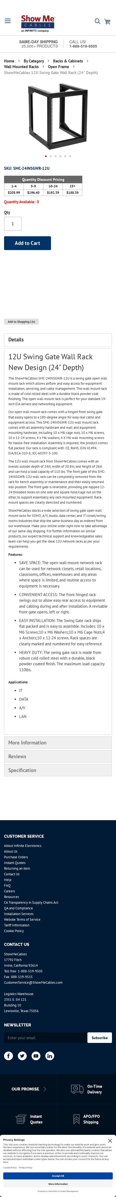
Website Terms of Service (22, 919)
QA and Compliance (18, 908)
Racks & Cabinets (68, 61)
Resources (11, 897)
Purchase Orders (16, 857)
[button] (8, 20)
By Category (34, 61)
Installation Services (18, 914)
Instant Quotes (14, 862)
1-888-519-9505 (30, 971)
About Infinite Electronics (22, 845)
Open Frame (59, 66)
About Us (10, 851)
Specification (22, 770)
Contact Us (11, 874)
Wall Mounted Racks (22, 66)
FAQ (7, 885)
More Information (27, 742)
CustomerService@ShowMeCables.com (33, 982)
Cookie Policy (14, 931)
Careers (9, 891)
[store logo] (38, 23)
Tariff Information (16, 925)
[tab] (58, 340)
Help (7, 879)
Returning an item (17, 868)
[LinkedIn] (49, 1056)
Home (9, 61)
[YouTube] (36, 1056)
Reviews (17, 756)
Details (16, 339)
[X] (22, 1056)
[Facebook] (8, 1056)
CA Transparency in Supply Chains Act (31, 902)
